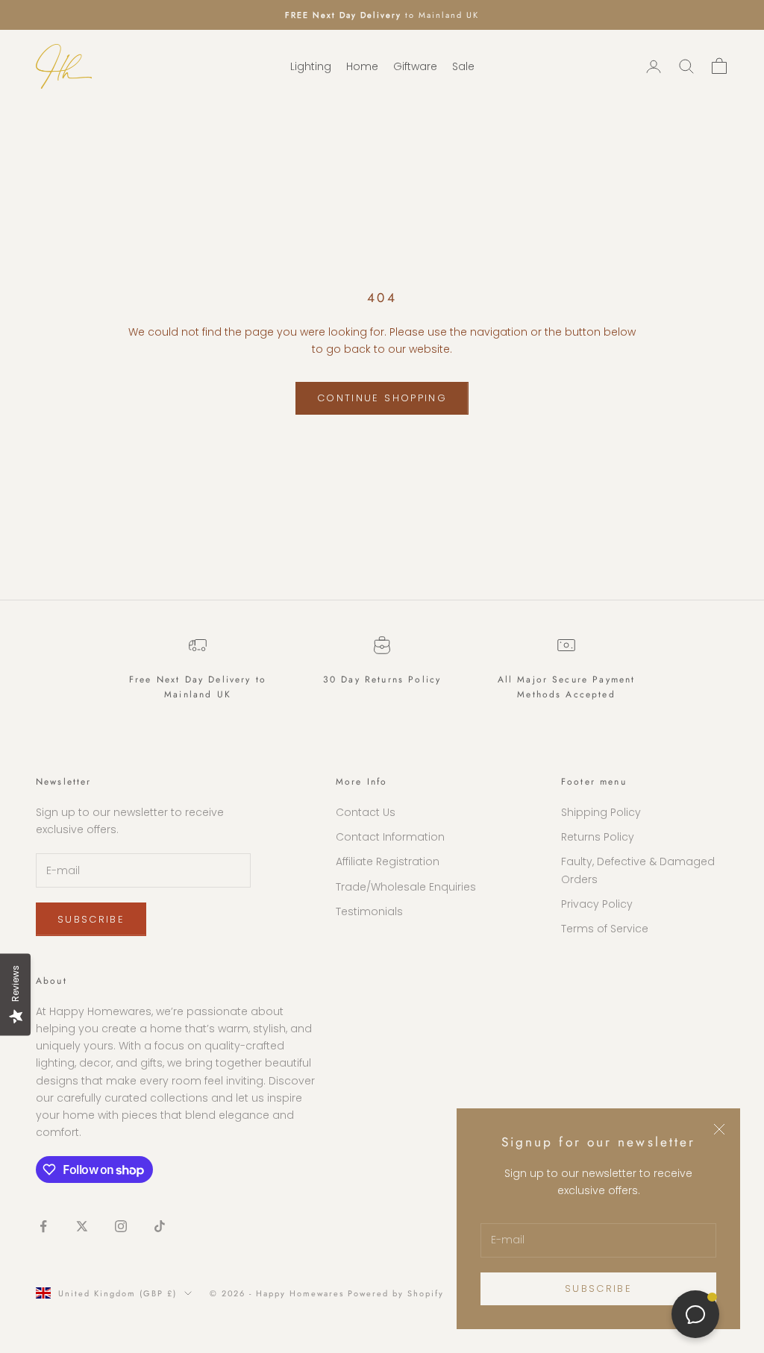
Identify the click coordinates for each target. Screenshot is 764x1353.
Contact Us (365, 812)
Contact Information (390, 836)
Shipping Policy (601, 812)
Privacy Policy (597, 904)
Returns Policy (597, 836)
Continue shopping (382, 398)
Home (362, 66)
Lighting (310, 66)
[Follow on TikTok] (159, 1226)
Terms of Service (604, 928)
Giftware (415, 66)
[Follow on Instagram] (120, 1226)
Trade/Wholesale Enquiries (406, 886)
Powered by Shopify (396, 1293)
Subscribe (598, 1288)
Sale (463, 66)
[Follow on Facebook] (43, 1226)
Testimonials (369, 911)
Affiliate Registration (387, 861)
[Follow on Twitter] (82, 1226)
